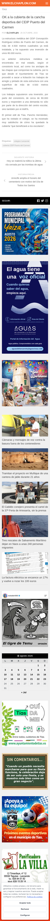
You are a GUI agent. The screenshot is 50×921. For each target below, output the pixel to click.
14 (31, 674)
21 (31, 679)
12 (18, 674)
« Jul (23, 692)
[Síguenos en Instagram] (46, 200)
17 (5, 679)
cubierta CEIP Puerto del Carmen (16, 145)
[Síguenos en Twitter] (42, 200)
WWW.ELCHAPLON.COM (19, 3)
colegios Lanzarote (21, 141)
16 (44, 674)
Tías (4, 9)
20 (25, 679)
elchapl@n (13, 33)
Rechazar (25, 909)
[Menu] (47, 3)
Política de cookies (34, 897)
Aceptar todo (25, 903)
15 (38, 674)
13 (25, 674)
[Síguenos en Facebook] (38, 200)
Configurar (25, 915)
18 (12, 679)
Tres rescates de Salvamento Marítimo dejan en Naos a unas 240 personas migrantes (24, 544)
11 (12, 674)
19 (18, 679)
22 (38, 679)
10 (5, 674)
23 (44, 679)
